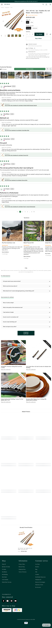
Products (7, 7)
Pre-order (39, 34)
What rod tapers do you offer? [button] (9, 326)
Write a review (29, 69)
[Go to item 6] (40, 75)
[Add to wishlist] (32, 532)
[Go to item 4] (25, 75)
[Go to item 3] (18, 75)
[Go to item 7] (47, 75)
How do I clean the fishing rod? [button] (10, 321)
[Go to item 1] (4, 75)
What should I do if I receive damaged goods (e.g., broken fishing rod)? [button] (18, 290)
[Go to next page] (34, 212)
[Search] (43, 4)
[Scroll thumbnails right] (50, 75)
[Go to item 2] (11, 75)
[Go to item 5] (33, 75)
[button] (3, 21)
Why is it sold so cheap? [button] (8, 302)
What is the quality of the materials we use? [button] (13, 307)
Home (2, 7)
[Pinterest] (11, 600)
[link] (47, 34)
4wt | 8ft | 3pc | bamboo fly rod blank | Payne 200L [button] (16, 180)
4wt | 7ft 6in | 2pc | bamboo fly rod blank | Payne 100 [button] (16, 155)
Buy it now (38, 38)
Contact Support (26, 333)
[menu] (2, 4)
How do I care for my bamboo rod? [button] (10, 317)
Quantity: (28, 31)
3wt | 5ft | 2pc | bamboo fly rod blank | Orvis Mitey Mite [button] (17, 130)
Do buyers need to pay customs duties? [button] (12, 281)
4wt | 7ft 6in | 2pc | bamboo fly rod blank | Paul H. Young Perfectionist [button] (20, 206)
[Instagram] (7, 600)
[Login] (46, 4)
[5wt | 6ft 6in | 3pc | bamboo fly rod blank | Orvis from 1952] (26, 539)
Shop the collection (6, 369)
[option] (12, 21)
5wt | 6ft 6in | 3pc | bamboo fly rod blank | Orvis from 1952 (25, 549)
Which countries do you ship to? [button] (10, 286)
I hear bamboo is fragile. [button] (8, 312)
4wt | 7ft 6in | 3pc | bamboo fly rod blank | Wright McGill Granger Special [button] (21, 105)
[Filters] (47, 69)
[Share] (50, 34)
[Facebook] (3, 600)
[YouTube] (15, 600)
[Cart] (50, 4)
